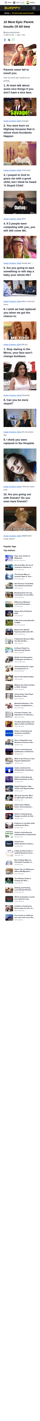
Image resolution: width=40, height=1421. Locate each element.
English (22, 2)
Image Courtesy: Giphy (13, 121)
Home (6, 13)
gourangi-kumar (13, 32)
